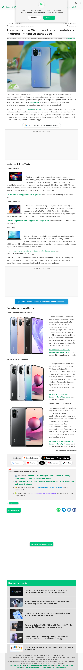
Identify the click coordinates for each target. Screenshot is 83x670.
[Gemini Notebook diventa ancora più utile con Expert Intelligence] (16, 648)
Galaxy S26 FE (11, 7)
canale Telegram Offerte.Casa (43, 493)
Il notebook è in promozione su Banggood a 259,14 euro (31, 251)
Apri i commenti (13, 510)
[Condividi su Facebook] (74, 510)
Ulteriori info (71, 38)
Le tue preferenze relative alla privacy (39, 665)
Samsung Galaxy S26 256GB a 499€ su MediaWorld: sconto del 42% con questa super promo (48, 626)
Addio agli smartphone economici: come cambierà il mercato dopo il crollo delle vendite (48, 602)
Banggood (34, 102)
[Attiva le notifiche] (75, 3)
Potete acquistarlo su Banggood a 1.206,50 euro (28, 221)
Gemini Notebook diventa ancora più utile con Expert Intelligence (49, 648)
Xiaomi (67, 7)
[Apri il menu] (3, 3)
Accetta (49, 17)
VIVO (74, 7)
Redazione (12, 665)
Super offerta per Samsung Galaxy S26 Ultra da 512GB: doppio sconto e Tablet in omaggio (46, 638)
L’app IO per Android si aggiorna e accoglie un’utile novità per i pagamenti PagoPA (48, 614)
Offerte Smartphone (22, 26)
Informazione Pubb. (15, 23)
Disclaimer (21, 665)
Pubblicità (45, 667)
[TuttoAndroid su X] (42, 463)
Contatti (63, 667)
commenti (72, 26)
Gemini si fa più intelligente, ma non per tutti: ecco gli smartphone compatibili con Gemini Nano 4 (49, 591)
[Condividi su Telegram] (64, 510)
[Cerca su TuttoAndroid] (80, 3)
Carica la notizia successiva (41, 544)
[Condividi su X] (69, 510)
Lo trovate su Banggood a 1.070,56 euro (24, 195)
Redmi (38, 109)
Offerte (11, 26)
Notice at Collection (61, 665)
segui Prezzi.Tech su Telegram (51, 487)
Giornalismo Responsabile (31, 667)
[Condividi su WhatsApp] (58, 510)
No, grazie (34, 17)
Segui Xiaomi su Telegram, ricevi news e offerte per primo (43, 302)
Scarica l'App (54, 667)
